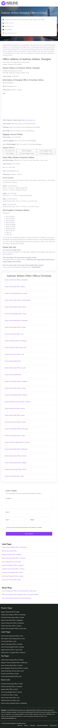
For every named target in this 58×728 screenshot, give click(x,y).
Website (32, 520)
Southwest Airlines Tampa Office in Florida (12, 684)
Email (8, 520)
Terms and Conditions (42, 725)
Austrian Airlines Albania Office (13, 361)
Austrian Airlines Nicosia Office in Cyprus (15, 422)
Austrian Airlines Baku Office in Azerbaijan (16, 341)
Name (8, 512)
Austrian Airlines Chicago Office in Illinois (15, 469)
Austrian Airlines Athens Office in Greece (15, 388)
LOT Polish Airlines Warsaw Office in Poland (12, 617)
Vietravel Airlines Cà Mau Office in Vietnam (13, 569)
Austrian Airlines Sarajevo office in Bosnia (15, 307)
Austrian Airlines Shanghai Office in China (15, 314)
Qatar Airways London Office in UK (10, 698)
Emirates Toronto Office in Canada (10, 674)
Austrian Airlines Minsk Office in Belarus (15, 286)
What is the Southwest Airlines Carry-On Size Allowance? (16, 598)
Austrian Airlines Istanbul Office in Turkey (15, 327)
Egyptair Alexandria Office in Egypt (10, 612)
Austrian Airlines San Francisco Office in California (18, 402)
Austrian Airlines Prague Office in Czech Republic (17, 300)
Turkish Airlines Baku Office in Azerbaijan (11, 686)
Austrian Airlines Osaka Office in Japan (15, 415)
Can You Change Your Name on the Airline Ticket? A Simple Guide (19, 591)
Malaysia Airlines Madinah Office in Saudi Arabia (13, 628)
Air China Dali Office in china (8, 641)
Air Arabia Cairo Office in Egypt (9, 695)
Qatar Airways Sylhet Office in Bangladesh (12, 620)
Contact (26, 725)
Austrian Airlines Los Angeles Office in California (17, 442)
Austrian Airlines (7, 45)
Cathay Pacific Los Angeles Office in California (13, 652)
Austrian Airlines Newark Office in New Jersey (16, 429)
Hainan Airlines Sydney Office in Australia (12, 665)
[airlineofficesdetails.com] (9, 3)
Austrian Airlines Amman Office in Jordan (15, 368)
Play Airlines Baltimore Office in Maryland (12, 565)
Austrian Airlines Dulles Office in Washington (16, 449)
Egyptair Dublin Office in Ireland (9, 689)
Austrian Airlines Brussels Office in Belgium (16, 462)
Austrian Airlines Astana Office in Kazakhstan (16, 381)
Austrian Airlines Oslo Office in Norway (15, 408)
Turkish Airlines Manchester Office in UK (11, 676)
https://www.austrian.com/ (28, 120)
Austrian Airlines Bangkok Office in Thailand (16, 395)
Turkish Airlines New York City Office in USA (12, 671)
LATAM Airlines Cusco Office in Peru (10, 700)
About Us (20, 725)
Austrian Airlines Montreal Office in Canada (16, 293)
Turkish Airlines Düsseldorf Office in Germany (12, 647)
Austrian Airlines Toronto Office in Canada (15, 456)
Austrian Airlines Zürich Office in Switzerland (16, 280)
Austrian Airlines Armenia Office (13, 374)
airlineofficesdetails (10, 723)
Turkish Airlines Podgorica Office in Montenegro (13, 615)
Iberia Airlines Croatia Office (9, 551)
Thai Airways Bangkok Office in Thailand (11, 692)
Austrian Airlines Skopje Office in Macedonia (16, 320)
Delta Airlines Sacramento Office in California (13, 558)
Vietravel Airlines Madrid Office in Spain (12, 572)
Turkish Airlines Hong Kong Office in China (12, 636)
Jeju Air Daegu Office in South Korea (11, 562)
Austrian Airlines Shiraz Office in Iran (14, 334)
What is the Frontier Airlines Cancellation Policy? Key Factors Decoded (20, 594)
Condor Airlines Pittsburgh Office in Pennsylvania (14, 547)
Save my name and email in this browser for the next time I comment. (24, 527)
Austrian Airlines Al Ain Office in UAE (14, 354)
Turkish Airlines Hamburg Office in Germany (12, 660)
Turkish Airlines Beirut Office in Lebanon (11, 626)
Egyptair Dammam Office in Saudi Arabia (11, 650)
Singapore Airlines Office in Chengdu (11, 554)
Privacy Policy (53, 725)
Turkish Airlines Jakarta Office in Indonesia (11, 644)
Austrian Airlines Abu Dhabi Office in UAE (15, 347)
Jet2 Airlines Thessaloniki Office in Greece (12, 576)
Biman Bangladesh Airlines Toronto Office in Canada (14, 668)
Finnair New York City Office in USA (11, 580)
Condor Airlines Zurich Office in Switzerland (12, 623)
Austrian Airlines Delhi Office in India (14, 476)
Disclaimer (32, 725)
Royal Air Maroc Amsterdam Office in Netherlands (14, 703)
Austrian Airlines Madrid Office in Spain (15, 435)
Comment (9, 498)
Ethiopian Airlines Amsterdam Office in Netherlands (14, 662)
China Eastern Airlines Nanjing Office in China (13, 638)
